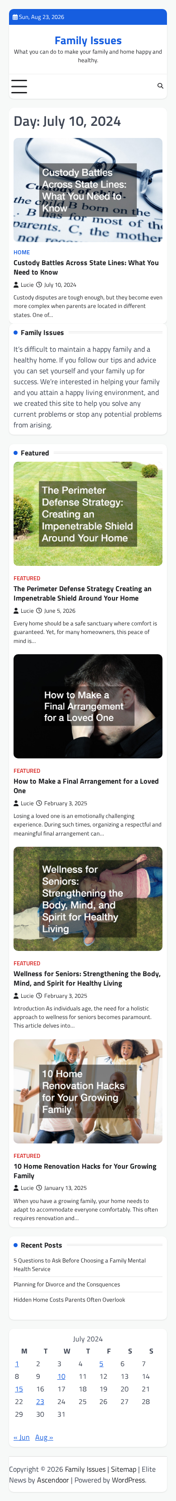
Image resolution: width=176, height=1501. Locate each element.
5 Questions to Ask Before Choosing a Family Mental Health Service (80, 1264)
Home (22, 252)
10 (61, 1376)
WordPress (128, 1479)
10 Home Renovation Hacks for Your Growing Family (85, 1171)
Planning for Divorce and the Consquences (67, 1284)
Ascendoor (53, 1479)
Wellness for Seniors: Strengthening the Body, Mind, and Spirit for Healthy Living (87, 978)
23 (40, 1401)
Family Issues (88, 40)
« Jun (22, 1437)
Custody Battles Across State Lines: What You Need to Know (86, 267)
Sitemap (123, 1469)
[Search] (160, 86)
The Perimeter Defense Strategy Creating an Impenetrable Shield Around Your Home (83, 593)
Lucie (27, 284)
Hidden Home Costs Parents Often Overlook (69, 1299)
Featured (27, 578)
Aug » (44, 1437)
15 (19, 1388)
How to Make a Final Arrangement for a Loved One (86, 786)
